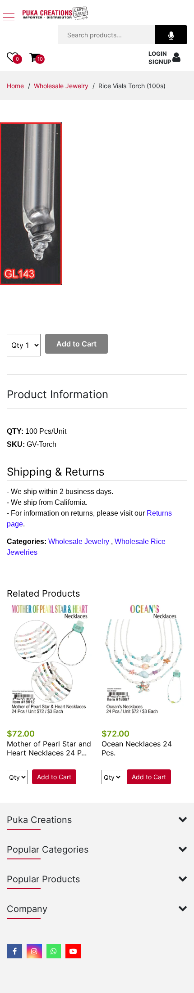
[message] (73, 951)
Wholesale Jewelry (61, 86)
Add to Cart (76, 343)
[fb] (14, 951)
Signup (159, 61)
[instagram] (34, 951)
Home (15, 86)
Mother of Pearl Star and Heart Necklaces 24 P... (49, 748)
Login (157, 53)
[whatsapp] (53, 951)
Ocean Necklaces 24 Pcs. (137, 748)
